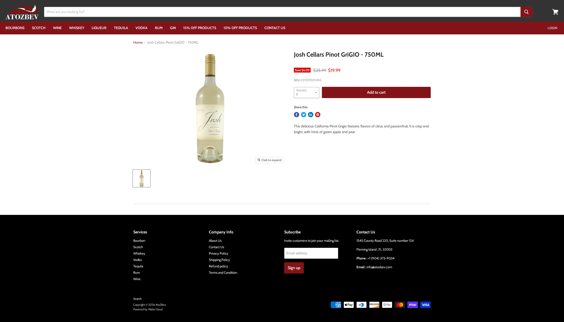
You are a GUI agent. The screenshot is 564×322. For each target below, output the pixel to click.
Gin (173, 28)
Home (138, 43)
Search (137, 298)
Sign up (294, 267)
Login (552, 28)
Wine (57, 28)
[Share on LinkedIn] (310, 114)
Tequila (121, 28)
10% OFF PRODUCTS (240, 28)
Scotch (39, 28)
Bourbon (139, 241)
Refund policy (218, 266)
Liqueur (99, 28)
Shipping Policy (219, 260)
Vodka (141, 28)
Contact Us (274, 28)
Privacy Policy (218, 253)
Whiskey (76, 28)
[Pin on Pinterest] (317, 114)
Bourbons (15, 28)
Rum (159, 28)
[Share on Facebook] (296, 114)
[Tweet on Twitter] (303, 114)
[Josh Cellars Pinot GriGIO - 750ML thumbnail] (141, 178)
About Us (215, 241)
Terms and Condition (223, 273)
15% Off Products (199, 28)
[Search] (526, 12)
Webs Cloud (155, 309)
